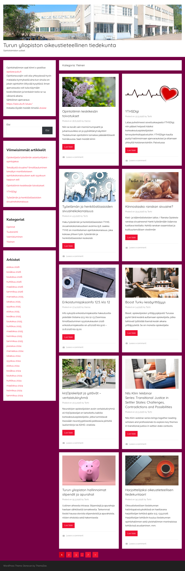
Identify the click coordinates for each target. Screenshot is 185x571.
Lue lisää (68, 147)
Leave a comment (74, 157)
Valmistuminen (15, 236)
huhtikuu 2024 (14, 380)
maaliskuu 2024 (15, 385)
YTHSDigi (132, 111)
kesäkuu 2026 (14, 272)
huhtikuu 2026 (14, 281)
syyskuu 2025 (14, 306)
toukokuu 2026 (14, 277)
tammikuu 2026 (15, 291)
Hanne (87, 121)
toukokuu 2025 (14, 321)
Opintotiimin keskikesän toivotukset (25, 185)
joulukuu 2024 (14, 346)
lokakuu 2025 (13, 301)
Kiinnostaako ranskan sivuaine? (149, 206)
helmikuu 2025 (14, 336)
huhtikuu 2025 (14, 326)
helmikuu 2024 (14, 390)
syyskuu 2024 (14, 361)
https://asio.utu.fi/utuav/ (20, 103)
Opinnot (11, 227)
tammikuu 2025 (15, 341)
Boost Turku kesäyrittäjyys (145, 302)
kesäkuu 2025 (14, 316)
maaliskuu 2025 (15, 331)
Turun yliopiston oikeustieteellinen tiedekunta (59, 45)
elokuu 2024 (13, 365)
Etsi (8, 124)
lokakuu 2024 (13, 356)
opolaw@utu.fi (14, 71)
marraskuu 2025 (15, 296)
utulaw (42, 108)
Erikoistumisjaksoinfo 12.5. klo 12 (86, 302)
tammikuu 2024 (15, 395)
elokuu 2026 (13, 267)
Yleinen (11, 241)
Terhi (149, 116)
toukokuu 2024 (14, 375)
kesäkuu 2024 (14, 370)
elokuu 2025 (13, 311)
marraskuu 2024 (15, 351)
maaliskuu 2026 (15, 286)
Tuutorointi (12, 232)
